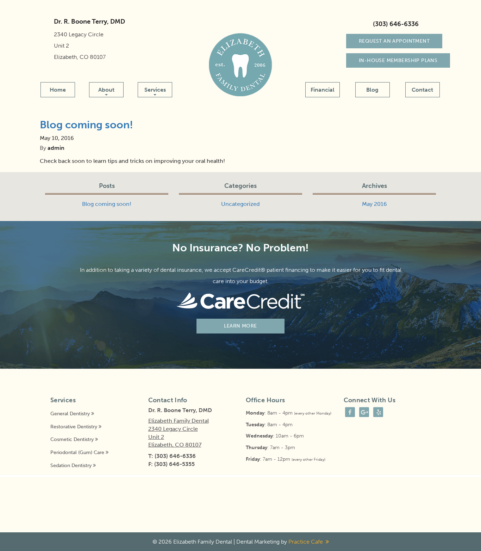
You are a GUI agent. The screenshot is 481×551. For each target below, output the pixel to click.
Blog (372, 89)
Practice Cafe (305, 541)
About (106, 89)
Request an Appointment (394, 41)
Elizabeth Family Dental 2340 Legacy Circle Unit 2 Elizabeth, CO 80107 (178, 432)
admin (56, 148)
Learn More (240, 326)
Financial (323, 89)
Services (155, 89)
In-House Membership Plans (398, 60)
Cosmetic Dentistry (72, 439)
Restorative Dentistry (73, 426)
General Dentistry (70, 413)
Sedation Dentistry (71, 465)
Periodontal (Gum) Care (77, 452)
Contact (422, 89)
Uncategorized (240, 204)
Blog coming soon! (86, 124)
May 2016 (374, 204)
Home (58, 89)
